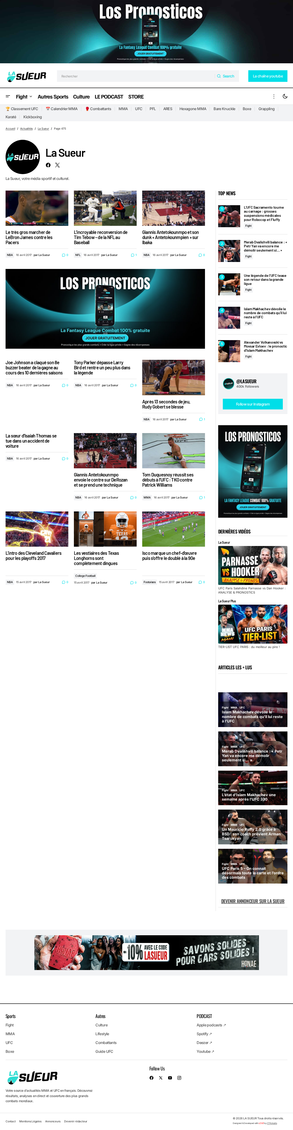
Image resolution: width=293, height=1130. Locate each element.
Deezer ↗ (204, 1042)
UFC (138, 108)
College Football (85, 576)
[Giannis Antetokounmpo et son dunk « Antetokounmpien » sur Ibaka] (173, 208)
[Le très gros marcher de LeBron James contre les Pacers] (37, 208)
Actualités (26, 128)
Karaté (11, 117)
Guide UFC (104, 1051)
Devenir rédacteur (75, 1121)
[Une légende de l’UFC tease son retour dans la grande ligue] (229, 284)
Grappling (266, 108)
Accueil (10, 128)
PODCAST (204, 1015)
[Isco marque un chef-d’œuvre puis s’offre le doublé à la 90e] (173, 529)
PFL (153, 108)
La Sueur (43, 128)
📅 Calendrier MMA (62, 108)
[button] (7, 96)
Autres (100, 1015)
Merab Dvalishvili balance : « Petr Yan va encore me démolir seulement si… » (265, 246)
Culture (101, 1025)
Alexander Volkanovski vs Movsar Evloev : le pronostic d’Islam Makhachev (265, 346)
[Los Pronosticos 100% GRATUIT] (146, 32)
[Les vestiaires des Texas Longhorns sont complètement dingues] (105, 529)
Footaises (150, 582)
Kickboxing (32, 117)
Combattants (106, 1042)
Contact (11, 1121)
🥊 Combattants (98, 108)
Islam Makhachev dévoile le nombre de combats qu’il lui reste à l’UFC (265, 313)
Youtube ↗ (205, 1051)
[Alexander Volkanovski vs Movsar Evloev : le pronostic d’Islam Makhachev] (229, 351)
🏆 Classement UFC (22, 108)
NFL (77, 255)
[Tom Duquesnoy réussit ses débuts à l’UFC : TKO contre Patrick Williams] (173, 450)
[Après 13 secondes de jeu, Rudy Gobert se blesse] (173, 377)
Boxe (247, 108)
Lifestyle (102, 1033)
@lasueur (246, 381)
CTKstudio (272, 1123)
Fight (248, 225)
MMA (123, 108)
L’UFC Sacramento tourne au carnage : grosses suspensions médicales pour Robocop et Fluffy (264, 213)
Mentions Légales (30, 1121)
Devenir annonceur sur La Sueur (252, 900)
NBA (10, 255)
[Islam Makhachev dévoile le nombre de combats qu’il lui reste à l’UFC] (229, 318)
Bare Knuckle (224, 108)
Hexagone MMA (193, 108)
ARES (167, 108)
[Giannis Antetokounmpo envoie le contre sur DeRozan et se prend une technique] (105, 450)
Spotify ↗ (204, 1033)
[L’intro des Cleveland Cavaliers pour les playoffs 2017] (37, 529)
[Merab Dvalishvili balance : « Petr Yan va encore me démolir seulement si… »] (229, 251)
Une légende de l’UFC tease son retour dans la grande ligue (265, 279)
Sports (10, 1015)
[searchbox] (136, 76)
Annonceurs (53, 1121)
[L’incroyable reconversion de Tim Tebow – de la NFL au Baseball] (105, 208)
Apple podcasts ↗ (211, 1025)
